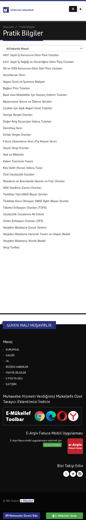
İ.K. (7, 361)
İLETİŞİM (11, 384)
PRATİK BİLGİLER (16, 372)
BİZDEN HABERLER (17, 367)
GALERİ (10, 355)
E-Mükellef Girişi (65, 515)
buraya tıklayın (52, 444)
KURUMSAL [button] (12, 349)
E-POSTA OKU (14, 378)
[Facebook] (66, 474)
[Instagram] (80, 474)
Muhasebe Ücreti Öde (23, 515)
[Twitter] (73, 474)
